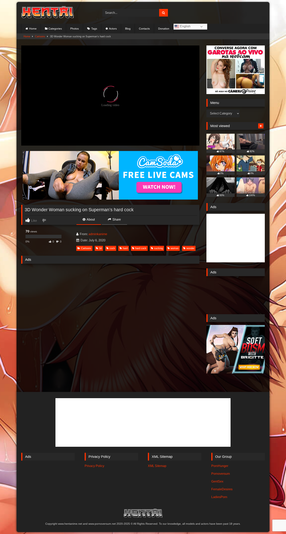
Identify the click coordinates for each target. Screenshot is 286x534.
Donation (163, 28)
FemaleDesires (221, 489)
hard (125, 248)
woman (175, 248)
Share (116, 219)
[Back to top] (274, 522)
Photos (74, 28)
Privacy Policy (94, 466)
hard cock (140, 248)
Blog (128, 28)
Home (33, 28)
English (184, 26)
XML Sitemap (157, 466)
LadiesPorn (219, 497)
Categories (55, 28)
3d (100, 248)
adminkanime (98, 234)
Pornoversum (220, 473)
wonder (190, 248)
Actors (113, 28)
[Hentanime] (47, 12)
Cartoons (40, 36)
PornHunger (219, 466)
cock (112, 248)
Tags (94, 28)
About (90, 219)
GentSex (217, 481)
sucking (158, 248)
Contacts (144, 28)
